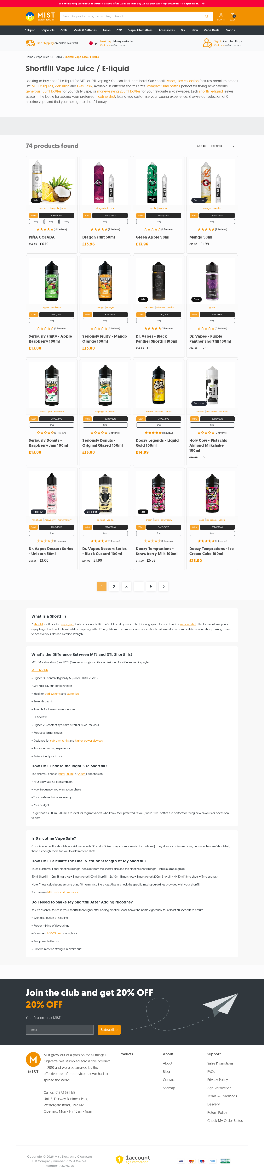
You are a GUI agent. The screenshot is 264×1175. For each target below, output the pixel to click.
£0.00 (233, 20)
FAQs (211, 1071)
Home (29, 57)
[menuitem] (30, 30)
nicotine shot (105, 96)
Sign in (221, 20)
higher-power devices (89, 740)
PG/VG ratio (54, 933)
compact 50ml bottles (163, 86)
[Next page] (163, 586)
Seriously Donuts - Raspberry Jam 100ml (48, 443)
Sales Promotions (220, 1063)
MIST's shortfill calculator (62, 892)
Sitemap (169, 1088)
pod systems (52, 693)
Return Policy (217, 1112)
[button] (232, 15)
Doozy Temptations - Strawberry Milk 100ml (157, 551)
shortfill (38, 624)
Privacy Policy (217, 1079)
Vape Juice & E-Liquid (49, 57)
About (167, 1063)
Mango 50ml (200, 237)
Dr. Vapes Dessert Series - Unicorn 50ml (51, 551)
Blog (166, 1071)
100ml (69, 774)
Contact (169, 1079)
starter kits (73, 693)
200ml (82, 774)
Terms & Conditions (222, 1096)
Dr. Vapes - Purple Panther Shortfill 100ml (210, 339)
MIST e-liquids (42, 86)
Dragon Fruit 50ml (98, 237)
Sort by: (202, 146)
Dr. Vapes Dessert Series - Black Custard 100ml (104, 551)
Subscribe (109, 1029)
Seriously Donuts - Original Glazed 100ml (102, 443)
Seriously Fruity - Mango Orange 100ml (104, 339)
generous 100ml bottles (43, 91)
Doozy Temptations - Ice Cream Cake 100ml (211, 551)
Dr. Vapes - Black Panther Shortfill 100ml (156, 339)
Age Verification (219, 1088)
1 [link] (101, 586)
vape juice (67, 624)
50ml (62, 774)
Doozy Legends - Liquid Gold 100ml (157, 443)
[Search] (207, 16)
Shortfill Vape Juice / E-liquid (82, 57)
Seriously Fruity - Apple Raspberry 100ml (50, 339)
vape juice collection (183, 81)
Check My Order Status (225, 1120)
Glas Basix (84, 86)
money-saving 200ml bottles (119, 91)
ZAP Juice (62, 86)
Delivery (213, 1104)
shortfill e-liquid (211, 91)
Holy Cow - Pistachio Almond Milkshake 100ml (208, 445)
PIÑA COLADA (42, 237)
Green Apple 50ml (152, 237)
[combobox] (136, 16)
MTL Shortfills (40, 670)
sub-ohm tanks (59, 740)
